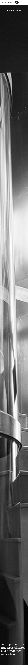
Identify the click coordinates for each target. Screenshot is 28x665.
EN (16, 2)
